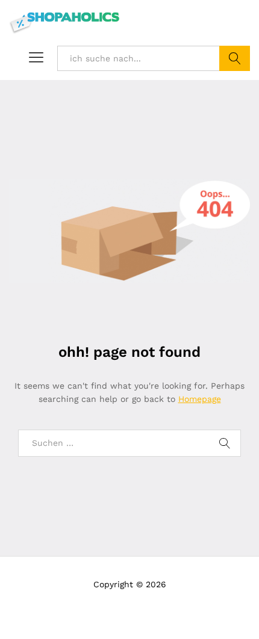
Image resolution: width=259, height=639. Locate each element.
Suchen (234, 58)
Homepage (199, 399)
